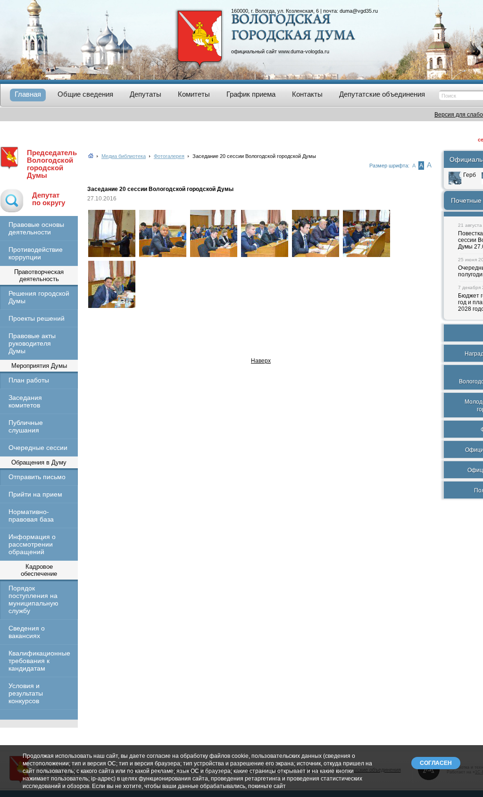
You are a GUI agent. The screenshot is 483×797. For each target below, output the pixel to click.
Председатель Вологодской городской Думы (52, 164)
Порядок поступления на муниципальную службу (33, 599)
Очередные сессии (37, 447)
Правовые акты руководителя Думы (32, 343)
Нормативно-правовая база (31, 515)
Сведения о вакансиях (26, 631)
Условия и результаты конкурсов (25, 693)
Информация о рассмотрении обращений (32, 544)
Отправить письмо (37, 477)
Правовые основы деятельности (36, 228)
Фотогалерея (169, 156)
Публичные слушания (25, 426)
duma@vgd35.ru (359, 11)
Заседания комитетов (25, 401)
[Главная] (90, 156)
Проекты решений (36, 318)
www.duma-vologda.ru (303, 51)
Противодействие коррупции (35, 253)
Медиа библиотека (123, 156)
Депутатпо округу (48, 199)
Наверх (261, 360)
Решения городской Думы (38, 297)
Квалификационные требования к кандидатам (38, 660)
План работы (28, 380)
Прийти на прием (35, 494)
